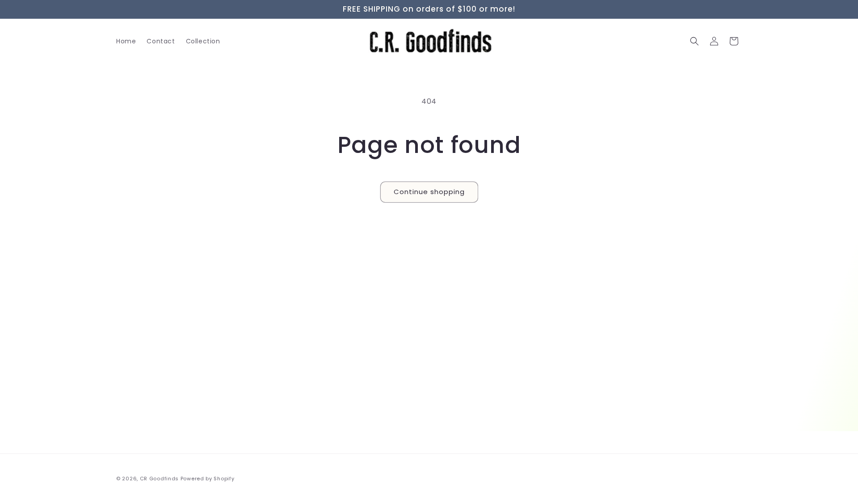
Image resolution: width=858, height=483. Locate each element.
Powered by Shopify (208, 478)
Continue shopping (429, 191)
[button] (694, 41)
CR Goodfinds (159, 478)
